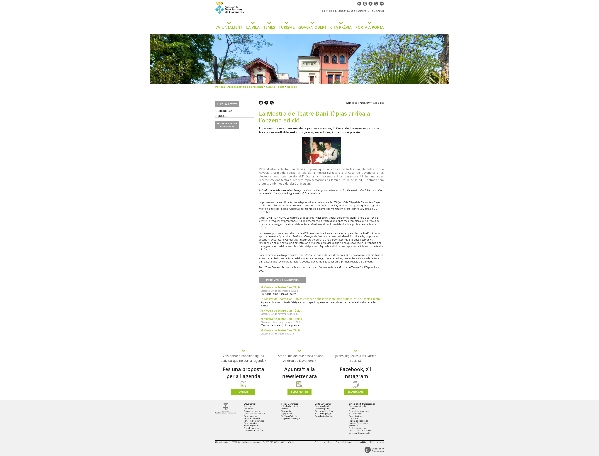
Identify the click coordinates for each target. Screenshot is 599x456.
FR (330, 11)
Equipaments (287, 413)
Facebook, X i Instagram (355, 373)
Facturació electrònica (358, 421)
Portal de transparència (254, 421)
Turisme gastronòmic (324, 411)
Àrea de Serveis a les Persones (245, 86)
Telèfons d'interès (289, 416)
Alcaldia (247, 406)
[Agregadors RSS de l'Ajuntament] (381, 3)
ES (323, 11)
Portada (220, 86)
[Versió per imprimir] (261, 102)
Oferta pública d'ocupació (360, 430)
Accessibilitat (361, 442)
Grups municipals (251, 416)
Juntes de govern (251, 425)
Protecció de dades (344, 442)
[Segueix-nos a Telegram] (358, 3)
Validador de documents (359, 433)
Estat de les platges (323, 413)
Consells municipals (252, 428)
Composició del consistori (255, 413)
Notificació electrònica (358, 423)
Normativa (353, 425)
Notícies (292, 86)
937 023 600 (271, 442)
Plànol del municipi (289, 406)
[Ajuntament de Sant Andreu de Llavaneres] (225, 413)
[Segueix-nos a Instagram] (364, 3)
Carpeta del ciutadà (357, 406)
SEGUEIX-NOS (355, 391)
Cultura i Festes (275, 86)
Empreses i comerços (290, 418)
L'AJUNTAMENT (228, 27)
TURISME (287, 27)
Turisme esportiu (322, 408)
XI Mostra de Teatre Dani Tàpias (281, 287)
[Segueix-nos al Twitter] (375, 3)
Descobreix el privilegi (324, 416)
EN (327, 11)
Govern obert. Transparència (362, 404)
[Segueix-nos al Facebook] (370, 3)
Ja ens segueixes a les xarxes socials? (355, 358)
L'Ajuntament (250, 404)
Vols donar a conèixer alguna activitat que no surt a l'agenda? (243, 358)
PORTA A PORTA (369, 27)
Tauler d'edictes (355, 416)
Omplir (243, 391)
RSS (372, 442)
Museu (222, 116)
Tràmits (352, 408)
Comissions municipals (254, 430)
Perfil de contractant (357, 428)
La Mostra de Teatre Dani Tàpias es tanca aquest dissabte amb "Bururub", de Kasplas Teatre (321, 299)
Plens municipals (251, 423)
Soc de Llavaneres (289, 404)
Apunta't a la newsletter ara (299, 373)
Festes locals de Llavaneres (227, 125)
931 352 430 (286, 442)
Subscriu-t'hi (299, 391)
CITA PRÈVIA (341, 27)
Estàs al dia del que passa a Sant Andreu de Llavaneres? (299, 358)
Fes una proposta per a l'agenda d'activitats (243, 376)
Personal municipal (252, 418)
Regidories (248, 408)
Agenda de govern (252, 411)
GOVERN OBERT (312, 27)
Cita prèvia (353, 418)
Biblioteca (225, 111)
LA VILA (253, 27)
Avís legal (328, 442)
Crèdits (318, 442)
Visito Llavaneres (323, 404)
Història (284, 408)
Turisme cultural (322, 406)
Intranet (380, 442)
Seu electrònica (355, 413)
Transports (286, 411)
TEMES (269, 27)
